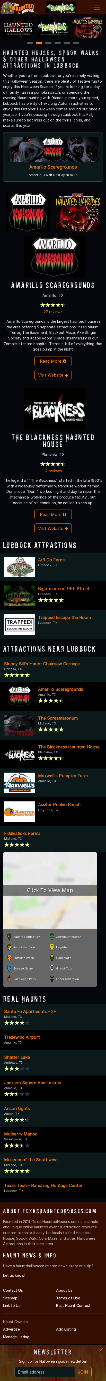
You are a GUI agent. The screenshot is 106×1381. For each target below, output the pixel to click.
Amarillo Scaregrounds (53, 167)
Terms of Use (68, 1298)
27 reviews (53, 312)
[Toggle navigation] (97, 7)
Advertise (11, 1329)
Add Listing (66, 1329)
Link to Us (12, 1305)
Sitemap (10, 1298)
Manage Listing (16, 1337)
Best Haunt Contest (73, 1305)
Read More (51, 361)
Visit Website (51, 375)
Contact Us (13, 1290)
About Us (64, 1290)
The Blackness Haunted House (53, 441)
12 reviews (53, 471)
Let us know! (14, 1275)
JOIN (83, 1372)
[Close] (101, 1349)
